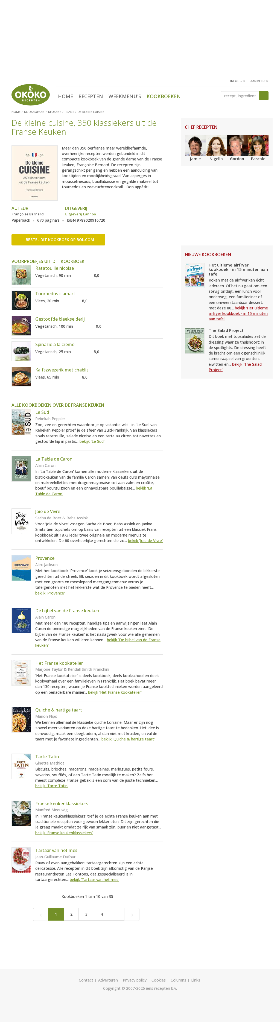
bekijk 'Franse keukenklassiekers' (64, 832)
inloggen (238, 81)
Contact (86, 980)
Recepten (90, 96)
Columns (178, 980)
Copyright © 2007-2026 (124, 988)
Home (65, 96)
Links (195, 980)
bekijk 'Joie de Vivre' (145, 540)
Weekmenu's (125, 96)
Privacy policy (135, 980)
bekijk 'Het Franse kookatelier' (115, 692)
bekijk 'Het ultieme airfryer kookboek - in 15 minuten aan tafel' (238, 313)
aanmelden (259, 81)
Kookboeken (164, 96)
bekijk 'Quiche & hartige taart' (128, 739)
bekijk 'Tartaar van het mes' (94, 879)
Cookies (158, 980)
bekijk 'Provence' (50, 593)
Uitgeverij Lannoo (80, 214)
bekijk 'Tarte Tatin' (51, 785)
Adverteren (108, 980)
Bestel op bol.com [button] (60, 239)
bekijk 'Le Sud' (92, 441)
